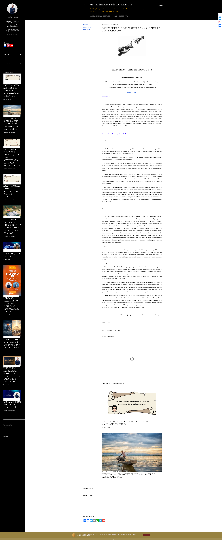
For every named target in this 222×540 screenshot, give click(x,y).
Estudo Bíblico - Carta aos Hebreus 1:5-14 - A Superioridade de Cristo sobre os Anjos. (12, 226)
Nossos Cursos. (124, 16)
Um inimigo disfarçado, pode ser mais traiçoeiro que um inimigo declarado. (12, 375)
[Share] (220, 25)
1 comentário (6, 384)
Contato (106, 16)
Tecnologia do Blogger (124, 531)
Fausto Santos (12, 16)
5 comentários (6, 259)
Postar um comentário (108, 480)
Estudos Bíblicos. (86, 29)
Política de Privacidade (10, 428)
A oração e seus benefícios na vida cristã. (12, 405)
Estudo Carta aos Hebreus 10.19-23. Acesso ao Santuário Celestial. (11, 90)
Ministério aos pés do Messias (111, 4)
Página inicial (96, 16)
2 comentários (106, 427)
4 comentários (7, 314)
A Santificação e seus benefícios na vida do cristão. (11, 191)
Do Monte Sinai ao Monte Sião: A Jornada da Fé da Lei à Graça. (12, 343)
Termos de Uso (8, 425)
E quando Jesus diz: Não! (11, 255)
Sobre (114, 16)
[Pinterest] (220, 22)
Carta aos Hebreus (87, 27)
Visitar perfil (12, 34)
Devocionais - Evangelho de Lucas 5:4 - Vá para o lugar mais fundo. (11, 123)
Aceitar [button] (146, 535)
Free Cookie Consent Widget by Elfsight (111, 539)
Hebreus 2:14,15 (131, 92)
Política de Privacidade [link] (83, 535)
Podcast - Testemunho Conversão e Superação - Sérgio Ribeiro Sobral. (11, 305)
